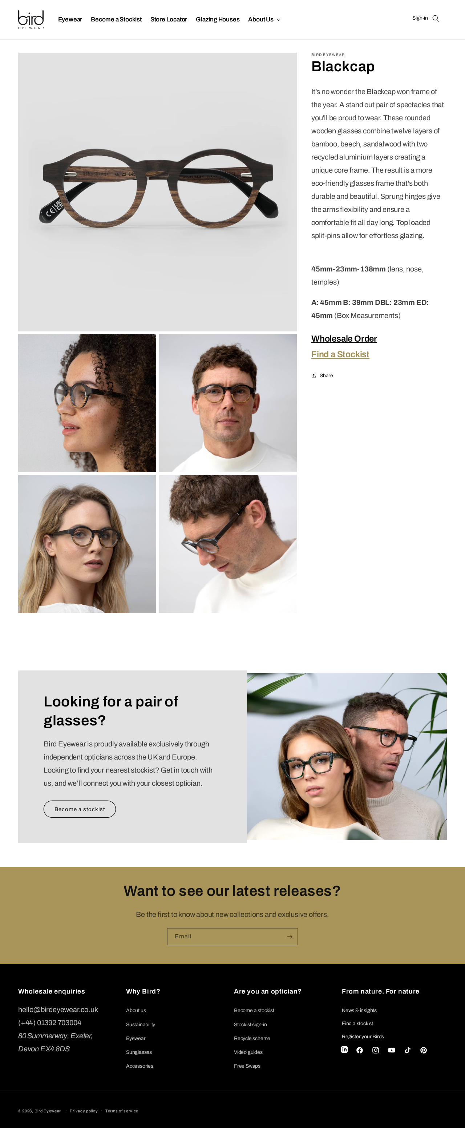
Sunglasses (139, 1052)
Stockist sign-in (250, 1024)
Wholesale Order (344, 338)
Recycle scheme (252, 1038)
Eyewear (136, 1038)
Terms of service (121, 1111)
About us (136, 1010)
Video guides (248, 1052)
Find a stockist (357, 1023)
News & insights (359, 1010)
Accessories (139, 1066)
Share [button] (326, 376)
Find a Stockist (340, 354)
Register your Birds (363, 1036)
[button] (263, 19)
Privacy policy (84, 1111)
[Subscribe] (290, 936)
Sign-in (420, 18)
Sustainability (140, 1024)
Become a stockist (79, 809)
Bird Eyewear (48, 1111)
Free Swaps (247, 1066)
